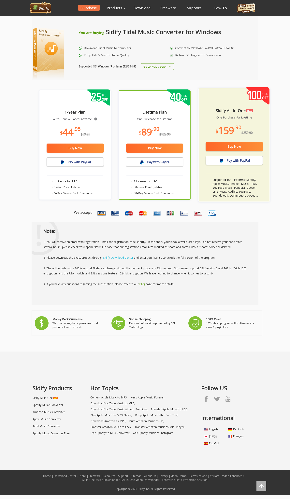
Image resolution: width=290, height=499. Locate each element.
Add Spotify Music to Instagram (153, 433)
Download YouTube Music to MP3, (112, 403)
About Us (150, 476)
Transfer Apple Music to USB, (169, 409)
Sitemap (136, 476)
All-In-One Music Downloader (101, 480)
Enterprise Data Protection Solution (185, 480)
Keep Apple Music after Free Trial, (156, 415)
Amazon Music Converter (49, 412)
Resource (109, 476)
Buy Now (75, 148)
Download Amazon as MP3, (108, 421)
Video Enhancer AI (233, 476)
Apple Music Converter (47, 419)
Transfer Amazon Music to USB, (111, 427)
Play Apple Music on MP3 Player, (111, 415)
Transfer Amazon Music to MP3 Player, (160, 427)
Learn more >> (73, 327)
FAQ (142, 284)
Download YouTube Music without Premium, (119, 409)
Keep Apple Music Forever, (148, 397)
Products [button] (115, 8)
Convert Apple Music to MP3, (109, 397)
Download (142, 8)
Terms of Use (198, 476)
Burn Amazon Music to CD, (146, 421)
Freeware (168, 8)
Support (194, 8)
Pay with (79, 162)
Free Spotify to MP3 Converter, (110, 433)
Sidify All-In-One (43, 398)
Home (47, 476)
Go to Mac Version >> (157, 66)
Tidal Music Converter (46, 426)
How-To (220, 8)
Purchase (89, 8)
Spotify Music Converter (48, 405)
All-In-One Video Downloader (140, 480)
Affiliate (214, 476)
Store (82, 476)
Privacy (163, 476)
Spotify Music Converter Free (51, 433)
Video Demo (179, 476)
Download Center (65, 476)
